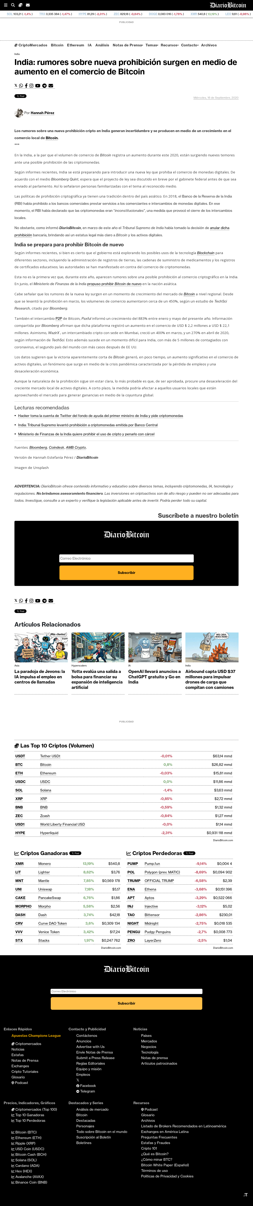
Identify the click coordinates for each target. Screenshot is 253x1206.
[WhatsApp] (22, 86)
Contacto (189, 45)
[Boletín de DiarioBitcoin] (52, 86)
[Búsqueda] (15, 5)
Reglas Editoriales (90, 1063)
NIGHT (133, 923)
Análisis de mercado (92, 1109)
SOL (19, 790)
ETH (19, 773)
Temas (151, 45)
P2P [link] (59, 318)
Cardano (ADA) (26, 1165)
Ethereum (75, 45)
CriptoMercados (32, 45)
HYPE (48, 14)
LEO (194, 14)
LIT (18, 872)
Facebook (87, 1085)
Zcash (45, 816)
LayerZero (153, 940)
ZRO (131, 940)
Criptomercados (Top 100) (35, 1109)
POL (131, 872)
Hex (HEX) (23, 1171)
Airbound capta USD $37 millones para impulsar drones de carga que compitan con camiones (210, 679)
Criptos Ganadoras (43, 853)
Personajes (85, 1126)
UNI (18, 889)
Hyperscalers (79, 665)
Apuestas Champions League (36, 1035)
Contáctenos (86, 1035)
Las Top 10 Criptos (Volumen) (56, 745)
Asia (16, 665)
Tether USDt (50, 756)
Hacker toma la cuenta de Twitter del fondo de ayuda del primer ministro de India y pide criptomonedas (100, 415)
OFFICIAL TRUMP (159, 880)
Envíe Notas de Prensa (94, 1052)
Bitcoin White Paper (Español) (165, 1165)
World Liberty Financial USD (62, 824)
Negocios (148, 1046)
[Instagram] (32, 86)
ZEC (82, 14)
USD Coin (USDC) (29, 1149)
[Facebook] (27, 86)
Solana (45, 790)
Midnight (152, 923)
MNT (19, 880)
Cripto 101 (149, 1148)
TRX (7, 14)
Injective (151, 906)
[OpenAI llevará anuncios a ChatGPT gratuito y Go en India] (155, 648)
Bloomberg (38, 447)
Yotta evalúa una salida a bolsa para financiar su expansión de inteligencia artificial (97, 679)
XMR (159, 14)
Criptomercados (27, 1043)
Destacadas (85, 1120)
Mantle (43, 880)
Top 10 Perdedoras (29, 1120)
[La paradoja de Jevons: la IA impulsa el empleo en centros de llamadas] (41, 648)
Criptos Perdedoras (156, 853)
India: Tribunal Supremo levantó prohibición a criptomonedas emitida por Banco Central (88, 425)
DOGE (118, 14)
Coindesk (56, 447)
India (17, 53)
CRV (19, 923)
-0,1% (242, 14)
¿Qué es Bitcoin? (155, 1154)
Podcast (21, 1082)
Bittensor (152, 915)
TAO (131, 915)
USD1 (19, 824)
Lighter (44, 872)
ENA (131, 889)
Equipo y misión (88, 1069)
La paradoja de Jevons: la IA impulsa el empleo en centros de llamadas (39, 677)
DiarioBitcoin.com (223, 840)
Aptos (149, 898)
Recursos (169, 45)
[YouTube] (38, 86)
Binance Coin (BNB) (30, 1182)
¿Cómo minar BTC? (156, 1159)
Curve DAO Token (52, 923)
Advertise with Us (90, 1046)
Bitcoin (57, 45)
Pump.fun (152, 863)
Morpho (44, 906)
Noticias (17, 1049)
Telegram (87, 1091)
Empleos (83, 1074)
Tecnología (149, 1052)
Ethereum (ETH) (27, 1138)
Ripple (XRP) (24, 1143)
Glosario (18, 1077)
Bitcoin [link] (52, 138)
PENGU (133, 932)
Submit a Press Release (95, 1058)
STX (19, 940)
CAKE (20, 898)
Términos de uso (154, 1170)
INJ (130, 906)
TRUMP (133, 880)
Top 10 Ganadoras (29, 1115)
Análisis (102, 45)
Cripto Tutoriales (24, 1071)
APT (131, 898)
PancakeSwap (49, 898)
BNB (19, 807)
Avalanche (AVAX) (29, 1176)
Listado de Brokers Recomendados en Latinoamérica (183, 1126)
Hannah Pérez (42, 113)
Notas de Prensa (127, 45)
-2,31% (66, 14)
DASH (20, 915)
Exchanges (20, 1066)
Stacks (43, 940)
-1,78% (143, 14)
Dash (42, 915)
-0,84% (100, 14)
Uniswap (45, 889)
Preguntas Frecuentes (159, 1137)
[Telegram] (45, 86)
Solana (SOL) (25, 1160)
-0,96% (209, 14)
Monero (44, 863)
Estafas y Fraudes (155, 1143)
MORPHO (23, 906)
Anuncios (83, 1041)
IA (90, 45)
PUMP (132, 863)
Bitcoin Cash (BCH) (30, 1154)
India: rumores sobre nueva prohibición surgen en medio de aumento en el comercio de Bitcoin (125, 66)
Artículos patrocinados (159, 1063)
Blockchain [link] (205, 253)
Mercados (149, 1041)
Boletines (83, 1143)
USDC (20, 781)
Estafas (17, 1055)
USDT (20, 756)
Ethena (150, 889)
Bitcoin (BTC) (25, 1132)
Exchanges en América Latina (165, 1131)
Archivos (209, 45)
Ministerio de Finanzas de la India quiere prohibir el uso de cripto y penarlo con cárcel (86, 434)
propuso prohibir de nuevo (114, 284)
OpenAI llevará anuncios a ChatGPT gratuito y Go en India (154, 677)
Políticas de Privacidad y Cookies (167, 1176)
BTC (19, 764)
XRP (19, 798)
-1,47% (31, 14)
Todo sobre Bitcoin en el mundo (101, 1131)
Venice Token (49, 932)
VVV (19, 932)
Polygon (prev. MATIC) (162, 872)
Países (146, 1035)
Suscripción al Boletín (93, 1137)
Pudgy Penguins (158, 932)
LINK (226, 14)
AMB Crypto (76, 447)
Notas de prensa (154, 1058)
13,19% (177, 14)
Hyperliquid (49, 833)
